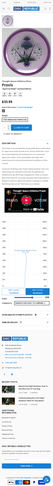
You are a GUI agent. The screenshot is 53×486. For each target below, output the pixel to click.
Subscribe (26, 466)
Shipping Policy (8, 434)
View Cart (47, 2)
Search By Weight (25, 107)
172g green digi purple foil (15, 120)
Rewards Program (9, 418)
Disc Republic (26, 478)
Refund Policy (7, 430)
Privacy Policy (7, 426)
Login (4, 2)
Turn (15, 94)
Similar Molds (11, 322)
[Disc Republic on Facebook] (4, 374)
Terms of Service (8, 438)
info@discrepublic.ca (13, 368)
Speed (4, 94)
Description (8, 143)
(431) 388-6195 (11, 363)
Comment (34, 393)
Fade (20, 94)
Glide (9, 94)
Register (17, 2)
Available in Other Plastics (19, 314)
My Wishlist (32, 2)
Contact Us (6, 422)
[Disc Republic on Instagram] (12, 374)
